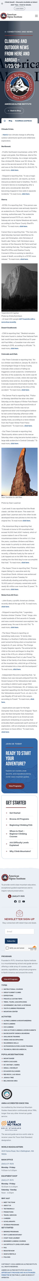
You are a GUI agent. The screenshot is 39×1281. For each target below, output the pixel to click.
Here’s (5, 135)
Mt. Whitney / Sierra (12, 1065)
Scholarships (9, 1221)
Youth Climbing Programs (14, 1008)
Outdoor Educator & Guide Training (18, 1046)
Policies (7, 1257)
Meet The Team (9, 1202)
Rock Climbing (9, 1024)
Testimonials (9, 1209)
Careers (7, 1218)
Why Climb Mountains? (13, 1235)
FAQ (5, 1247)
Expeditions (8, 995)
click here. (27, 521)
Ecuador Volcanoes (12, 1071)
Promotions (8, 1212)
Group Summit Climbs (12, 992)
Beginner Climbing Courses (15, 1241)
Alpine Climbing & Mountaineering (17, 1020)
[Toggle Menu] (36, 16)
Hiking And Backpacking (13, 1040)
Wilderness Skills (11, 1043)
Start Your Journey (12, 1238)
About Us (7, 1205)
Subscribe (11, 941)
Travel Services (10, 1215)
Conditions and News (23, 121)
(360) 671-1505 (18, 896)
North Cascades (10, 1061)
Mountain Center (11, 1011)
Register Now (9, 1251)
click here (14, 170)
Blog (10, 121)
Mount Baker (9, 1058)
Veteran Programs (11, 1225)
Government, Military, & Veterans (17, 1005)
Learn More (20, 8)
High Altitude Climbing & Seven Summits (20, 1030)
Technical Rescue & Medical (15, 1049)
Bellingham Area (11, 1081)
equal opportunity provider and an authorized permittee (18, 1272)
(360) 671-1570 (7, 1180)
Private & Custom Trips (13, 999)
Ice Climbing (9, 1027)
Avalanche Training (12, 1036)
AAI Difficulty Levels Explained (16, 1244)
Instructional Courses (13, 989)
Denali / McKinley (11, 1068)
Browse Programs (11, 1231)
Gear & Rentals (10, 1254)
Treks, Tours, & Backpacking (15, 1002)
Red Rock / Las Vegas (12, 1074)
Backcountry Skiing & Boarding (17, 1033)
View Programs (15, 786)
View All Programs (10, 979)
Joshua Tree (9, 1077)
